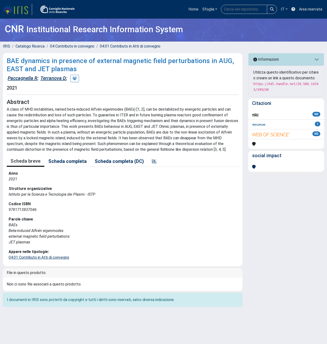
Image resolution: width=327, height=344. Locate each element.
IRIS (6, 46)
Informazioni (268, 59)
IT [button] (283, 9)
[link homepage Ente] (57, 9)
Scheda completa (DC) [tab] (119, 161)
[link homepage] (17, 9)
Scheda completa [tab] (67, 161)
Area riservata (310, 9)
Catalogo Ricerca (30, 46)
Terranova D (53, 78)
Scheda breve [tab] (25, 161)
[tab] (154, 161)
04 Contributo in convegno (72, 46)
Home (193, 9)
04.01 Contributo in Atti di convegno (130, 46)
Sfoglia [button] (208, 9)
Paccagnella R (22, 78)
